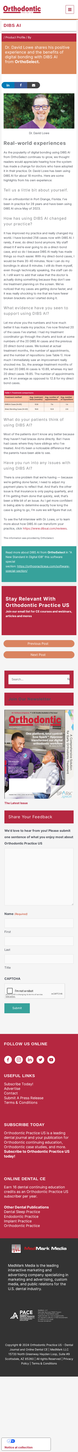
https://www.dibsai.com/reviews (45, 528)
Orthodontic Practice (22, 1226)
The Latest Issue (16, 803)
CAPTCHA (12, 979)
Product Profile (15, 37)
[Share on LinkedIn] (8, 85)
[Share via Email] (33, 85)
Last (7, 950)
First (7, 932)
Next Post (38, 655)
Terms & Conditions (20, 1102)
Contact (11, 1093)
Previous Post (38, 644)
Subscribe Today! (18, 1084)
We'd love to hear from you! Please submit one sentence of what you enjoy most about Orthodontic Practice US (38, 837)
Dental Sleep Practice (22, 1212)
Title (7, 967)
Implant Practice (18, 1221)
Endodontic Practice (21, 1216)
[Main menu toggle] (70, 9)
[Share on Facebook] (20, 85)
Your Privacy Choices (30, 1441)
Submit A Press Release (23, 1098)
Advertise (12, 1088)
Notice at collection (19, 1447)
